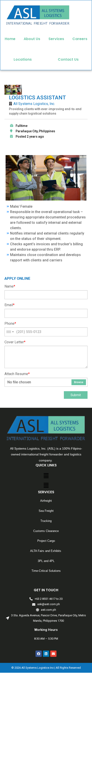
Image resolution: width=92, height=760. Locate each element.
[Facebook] (39, 654)
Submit (76, 395)
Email (9, 305)
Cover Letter (14, 342)
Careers (79, 38)
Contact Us (68, 59)
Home (10, 38)
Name (9, 286)
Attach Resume (17, 374)
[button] (46, 476)
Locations (23, 59)
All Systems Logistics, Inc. (34, 104)
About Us (32, 38)
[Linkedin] (46, 654)
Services (56, 38)
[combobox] (10, 332)
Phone (10, 323)
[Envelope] (53, 654)
